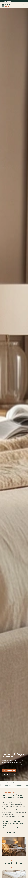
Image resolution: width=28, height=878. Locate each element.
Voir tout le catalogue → (8, 867)
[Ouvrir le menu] (24, 5)
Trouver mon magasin (9, 770)
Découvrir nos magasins (9, 832)
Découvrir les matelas (9, 774)
